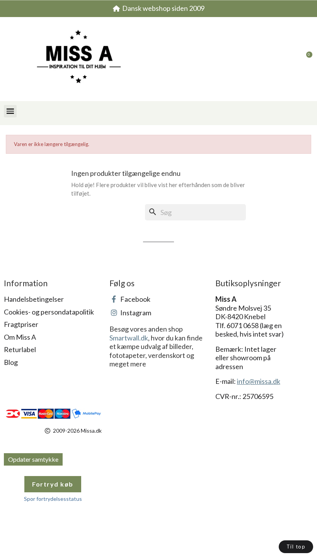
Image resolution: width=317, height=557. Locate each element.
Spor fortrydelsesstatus (53, 498)
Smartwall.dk (128, 338)
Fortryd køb (52, 484)
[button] (290, 59)
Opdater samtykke (33, 459)
